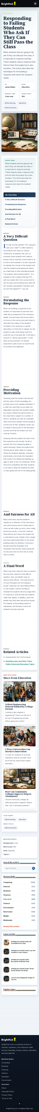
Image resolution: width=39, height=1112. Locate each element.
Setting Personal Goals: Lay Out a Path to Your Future (23, 951)
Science (19, 903)
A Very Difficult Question (15, 200)
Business (19, 891)
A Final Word (10, 219)
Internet (19, 887)
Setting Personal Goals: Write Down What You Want (22, 970)
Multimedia (19, 920)
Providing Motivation (13, 209)
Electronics (19, 912)
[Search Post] (33, 868)
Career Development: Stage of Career (22, 979)
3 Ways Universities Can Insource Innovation (17, 750)
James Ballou (10, 87)
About (4, 1088)
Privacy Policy (7, 1095)
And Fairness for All (13, 214)
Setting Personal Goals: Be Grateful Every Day (21, 942)
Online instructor (11, 107)
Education (7, 13)
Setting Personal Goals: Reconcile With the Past (20, 960)
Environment (19, 908)
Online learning (10, 103)
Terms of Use (7, 1098)
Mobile (19, 916)
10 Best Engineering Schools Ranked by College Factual (19, 706)
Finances (19, 895)
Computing (19, 882)
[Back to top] (19, 1103)
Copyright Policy (8, 1091)
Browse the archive (11, 926)
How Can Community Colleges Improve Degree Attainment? (18, 794)
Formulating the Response (15, 204)
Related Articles (11, 224)
